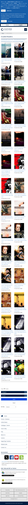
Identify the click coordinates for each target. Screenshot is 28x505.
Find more (10, 21)
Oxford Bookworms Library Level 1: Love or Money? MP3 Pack (7, 240)
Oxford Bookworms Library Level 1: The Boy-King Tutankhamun (19, 285)
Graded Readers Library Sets (7, 39)
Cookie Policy (7, 492)
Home (3, 33)
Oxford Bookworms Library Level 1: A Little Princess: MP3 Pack (7, 103)
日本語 (7, 25)
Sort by (2, 406)
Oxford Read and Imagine (18, 41)
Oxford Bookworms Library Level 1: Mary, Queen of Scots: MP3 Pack (6, 263)
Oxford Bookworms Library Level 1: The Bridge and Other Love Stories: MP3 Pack (7, 332)
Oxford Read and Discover (6, 41)
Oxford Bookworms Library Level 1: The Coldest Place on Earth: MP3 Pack (7, 354)
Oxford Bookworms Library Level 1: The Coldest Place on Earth (20, 332)
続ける (3, 10)
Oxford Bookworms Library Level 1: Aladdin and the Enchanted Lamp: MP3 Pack (7, 126)
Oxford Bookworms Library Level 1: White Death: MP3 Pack (6, 60)
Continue (4, 21)
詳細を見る (9, 10)
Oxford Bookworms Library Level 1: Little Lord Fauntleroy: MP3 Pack (7, 218)
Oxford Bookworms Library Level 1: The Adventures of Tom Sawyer (19, 263)
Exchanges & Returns (14, 498)
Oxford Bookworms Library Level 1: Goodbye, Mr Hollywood (19, 149)
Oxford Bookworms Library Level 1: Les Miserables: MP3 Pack (7, 195)
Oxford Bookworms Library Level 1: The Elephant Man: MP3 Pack (6, 377)
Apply (14, 399)
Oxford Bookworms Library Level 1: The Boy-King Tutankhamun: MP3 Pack (6, 309)
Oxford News (4, 422)
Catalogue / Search (5, 425)
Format (3, 395)
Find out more (4, 461)
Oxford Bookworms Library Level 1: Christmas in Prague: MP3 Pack (7, 149)
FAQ (2, 431)
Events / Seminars (5, 419)
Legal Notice (7, 495)
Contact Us (3, 447)
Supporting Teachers (6, 441)
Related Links (4, 444)
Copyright (20, 492)
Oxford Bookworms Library (19, 39)
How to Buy (4, 428)
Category (4, 392)
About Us (3, 434)
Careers (3, 438)
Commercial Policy (20, 495)
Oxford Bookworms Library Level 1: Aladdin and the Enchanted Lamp (19, 103)
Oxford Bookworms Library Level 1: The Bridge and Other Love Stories (20, 309)
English (20, 25)
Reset (14, 403)
